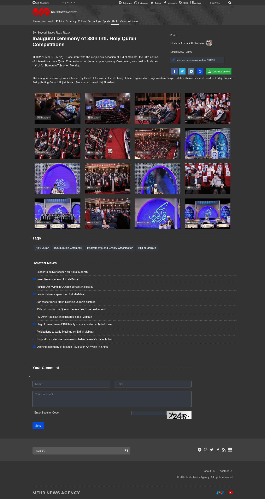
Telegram (126, 3)
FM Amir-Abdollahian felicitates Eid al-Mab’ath (64, 316)
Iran (44, 21)
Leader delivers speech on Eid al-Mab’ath (61, 294)
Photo (115, 21)
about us (209, 471)
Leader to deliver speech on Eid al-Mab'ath (62, 271)
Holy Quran (42, 247)
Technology (94, 21)
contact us (226, 471)
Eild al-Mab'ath (147, 247)
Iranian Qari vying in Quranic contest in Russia (65, 286)
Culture (82, 21)
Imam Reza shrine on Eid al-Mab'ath (58, 279)
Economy (71, 21)
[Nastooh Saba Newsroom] (218, 492)
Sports (106, 21)
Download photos (221, 71)
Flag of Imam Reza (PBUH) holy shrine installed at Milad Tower (74, 324)
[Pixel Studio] (228, 492)
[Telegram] (199, 450)
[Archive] (229, 450)
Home (36, 21)
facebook (172, 3)
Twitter (157, 3)
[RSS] (223, 450)
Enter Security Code (46, 412)
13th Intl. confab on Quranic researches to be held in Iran (71, 309)
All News (133, 21)
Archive (197, 3)
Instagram (143, 3)
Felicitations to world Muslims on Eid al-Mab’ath (65, 331)
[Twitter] (211, 450)
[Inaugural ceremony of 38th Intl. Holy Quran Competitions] (58, 108)
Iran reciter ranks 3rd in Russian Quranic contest (66, 301)
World (51, 21)
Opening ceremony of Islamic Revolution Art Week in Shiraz (72, 346)
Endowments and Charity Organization (110, 247)
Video (123, 21)
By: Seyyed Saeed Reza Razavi (52, 32)
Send (38, 425)
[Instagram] (205, 450)
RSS (185, 3)
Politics (60, 21)
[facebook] (217, 450)
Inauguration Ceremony (68, 247)
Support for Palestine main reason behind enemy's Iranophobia (74, 339)
